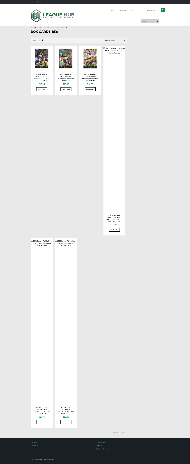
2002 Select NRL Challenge (45, 28)
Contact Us (151, 11)
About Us (122, 11)
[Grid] (42, 40)
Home (113, 11)
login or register (50, 2)
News (133, 11)
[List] (38, 40)
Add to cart (42, 89)
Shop (141, 11)
